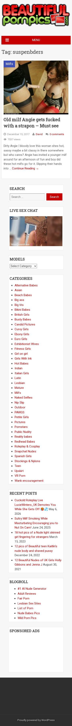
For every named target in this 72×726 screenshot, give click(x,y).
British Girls (22, 314)
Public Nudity (23, 432)
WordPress (48, 720)
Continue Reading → (25, 168)
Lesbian (20, 383)
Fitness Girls (23, 349)
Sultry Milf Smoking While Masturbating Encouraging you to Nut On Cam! (36, 523)
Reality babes (23, 436)
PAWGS (19, 412)
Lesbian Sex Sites (29, 603)
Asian (18, 290)
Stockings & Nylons (27, 461)
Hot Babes (21, 363)
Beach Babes (23, 295)
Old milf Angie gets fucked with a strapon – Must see (32, 123)
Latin (18, 378)
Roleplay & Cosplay (27, 446)
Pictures (20, 422)
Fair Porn (23, 598)
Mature (19, 388)
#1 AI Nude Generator (32, 588)
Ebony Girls (22, 334)
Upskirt (19, 471)
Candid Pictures (25, 324)
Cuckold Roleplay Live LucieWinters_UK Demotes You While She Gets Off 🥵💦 (35, 504)
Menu (36, 40)
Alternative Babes (26, 285)
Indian (18, 368)
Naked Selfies (23, 397)
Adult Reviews (27, 593)
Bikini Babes (22, 309)
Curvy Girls (22, 329)
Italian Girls (22, 373)
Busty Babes (23, 319)
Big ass (19, 300)
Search (54, 197)
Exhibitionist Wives (27, 344)
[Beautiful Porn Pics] (36, 26)
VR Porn (20, 475)
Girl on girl (21, 354)
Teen (18, 466)
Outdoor (20, 407)
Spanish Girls (23, 456)
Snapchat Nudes (25, 451)
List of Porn (25, 608)
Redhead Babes (25, 441)
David (39, 134)
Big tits (19, 305)
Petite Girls (22, 417)
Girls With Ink (23, 358)
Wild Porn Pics (27, 618)
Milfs (9, 64)
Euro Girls (21, 339)
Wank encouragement (29, 480)
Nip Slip (19, 402)
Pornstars (21, 427)
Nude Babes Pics (29, 613)
